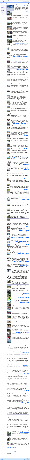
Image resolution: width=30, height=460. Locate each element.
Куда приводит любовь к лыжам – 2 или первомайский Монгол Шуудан (19, 148)
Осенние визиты (27, 410)
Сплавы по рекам (2, 13)
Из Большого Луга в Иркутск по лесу (24, 306)
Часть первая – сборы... (26, 349)
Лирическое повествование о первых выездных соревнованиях (21, 261)
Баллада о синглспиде (25, 135)
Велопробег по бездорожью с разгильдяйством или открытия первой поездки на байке (19, 442)
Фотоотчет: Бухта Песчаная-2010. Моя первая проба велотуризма (20, 123)
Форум (17, 2)
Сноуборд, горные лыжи (3, 12)
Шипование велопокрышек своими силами (23, 230)
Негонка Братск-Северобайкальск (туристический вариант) (22, 241)
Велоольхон (26, 11)
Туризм (13, 3)
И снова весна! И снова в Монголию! (24, 95)
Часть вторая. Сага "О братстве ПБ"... (25, 352)
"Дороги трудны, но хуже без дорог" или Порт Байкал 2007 (22, 244)
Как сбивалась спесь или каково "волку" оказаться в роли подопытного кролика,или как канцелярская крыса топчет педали (19, 382)
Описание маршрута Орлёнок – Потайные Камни (23, 357)
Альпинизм (5, 3)
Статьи (10, 2)
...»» (20, 25)
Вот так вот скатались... (26, 289)
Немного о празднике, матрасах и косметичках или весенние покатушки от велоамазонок (21, 336)
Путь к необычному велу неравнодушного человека (23, 274)
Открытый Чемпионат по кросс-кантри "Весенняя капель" (22, 332)
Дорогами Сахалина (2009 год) (25, 199)
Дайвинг (2, 8)
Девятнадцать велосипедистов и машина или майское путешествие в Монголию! (20, 106)
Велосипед (11, 3)
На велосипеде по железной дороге (24, 265)
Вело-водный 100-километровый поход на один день (22, 26)
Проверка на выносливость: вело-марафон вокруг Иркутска (22, 204)
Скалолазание (2, 11)
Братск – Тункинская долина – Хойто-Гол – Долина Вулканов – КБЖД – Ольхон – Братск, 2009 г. (20, 157)
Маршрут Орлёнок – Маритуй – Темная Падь (23, 297)
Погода (15, 2)
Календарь (4, 2)
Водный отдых (2, 7)
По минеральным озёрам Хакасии (24, 48)
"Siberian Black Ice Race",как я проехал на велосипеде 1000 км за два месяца (22, 69)
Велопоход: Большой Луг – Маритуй (24, 402)
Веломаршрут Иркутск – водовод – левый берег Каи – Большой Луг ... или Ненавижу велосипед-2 (20, 233)
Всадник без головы (26, 328)
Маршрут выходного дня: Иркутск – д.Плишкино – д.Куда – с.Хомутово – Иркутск (19, 386)
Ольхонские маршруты (26, 293)
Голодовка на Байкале (26, 169)
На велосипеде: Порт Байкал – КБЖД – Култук (23, 114)
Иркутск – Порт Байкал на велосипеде (23, 39)
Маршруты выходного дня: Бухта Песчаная (24, 418)
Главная (2, 2)
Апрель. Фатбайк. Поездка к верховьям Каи (24, 164)
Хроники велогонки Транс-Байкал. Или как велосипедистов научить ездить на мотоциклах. (20, 119)
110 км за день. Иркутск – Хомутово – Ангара (23, 253)
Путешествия (15, 3)
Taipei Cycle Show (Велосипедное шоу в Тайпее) (11, 447)
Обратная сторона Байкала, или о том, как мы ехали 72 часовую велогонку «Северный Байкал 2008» (20, 237)
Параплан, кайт (2, 10)
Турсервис (13, 2)
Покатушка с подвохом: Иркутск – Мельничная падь (23, 215)
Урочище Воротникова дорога (24, 90)
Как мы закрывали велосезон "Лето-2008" (24, 226)
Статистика (2, 459)
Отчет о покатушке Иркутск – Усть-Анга (24, 302)
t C (28, 3)
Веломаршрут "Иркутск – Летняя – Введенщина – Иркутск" (22, 437)
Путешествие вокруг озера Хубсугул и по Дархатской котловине (20, 100)
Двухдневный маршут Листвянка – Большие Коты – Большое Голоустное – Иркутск (22, 365)
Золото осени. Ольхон (26, 390)
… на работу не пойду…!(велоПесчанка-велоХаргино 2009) (25, 189)
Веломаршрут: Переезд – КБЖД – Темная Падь (11, 451)
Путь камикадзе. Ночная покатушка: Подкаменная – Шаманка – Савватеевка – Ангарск (20, 144)
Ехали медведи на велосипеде (25, 398)
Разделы (2, 3)
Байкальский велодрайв (26, 208)
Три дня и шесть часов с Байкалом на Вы (23, 5)
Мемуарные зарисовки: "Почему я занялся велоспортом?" (21, 43)
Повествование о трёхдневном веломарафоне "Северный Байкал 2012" (19, 56)
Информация (7, 2)
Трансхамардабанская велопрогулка (24, 432)
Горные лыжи (7, 3)
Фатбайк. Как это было (26, 178)
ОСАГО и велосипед (26, 373)
